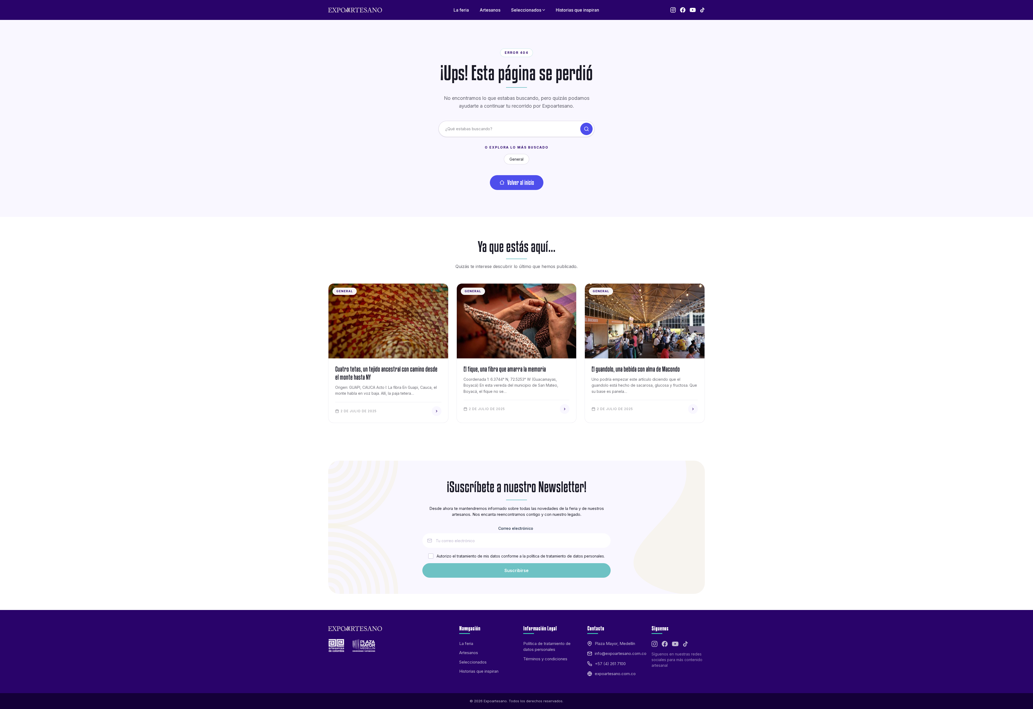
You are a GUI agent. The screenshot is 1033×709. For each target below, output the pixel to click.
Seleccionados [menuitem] (526, 10)
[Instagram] (673, 10)
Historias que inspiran (478, 671)
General (516, 159)
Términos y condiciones (545, 658)
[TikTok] (702, 10)
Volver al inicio (520, 182)
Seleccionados (473, 662)
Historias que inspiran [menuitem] (577, 10)
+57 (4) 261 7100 (610, 663)
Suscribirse (516, 570)
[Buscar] (586, 129)
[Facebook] (682, 10)
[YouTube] (693, 10)
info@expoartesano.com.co (620, 653)
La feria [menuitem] (461, 10)
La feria (466, 643)
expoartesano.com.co (615, 673)
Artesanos (468, 652)
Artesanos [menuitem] (490, 10)
